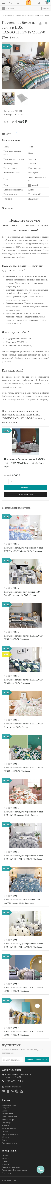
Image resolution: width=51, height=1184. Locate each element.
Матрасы (5, 1137)
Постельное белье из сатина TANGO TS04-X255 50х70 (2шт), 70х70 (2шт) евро (24, 462)
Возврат (5, 1161)
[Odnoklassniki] (8, 1091)
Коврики (5, 1125)
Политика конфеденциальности (14, 1170)
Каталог (10, 8)
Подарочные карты (9, 1143)
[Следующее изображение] (45, 441)
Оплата (5, 1155)
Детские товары (8, 1119)
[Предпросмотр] (25, 441)
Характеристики (11, 140)
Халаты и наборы (9, 1128)
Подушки (5, 1107)
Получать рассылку (37, 1059)
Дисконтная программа (11, 1167)
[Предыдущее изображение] (5, 441)
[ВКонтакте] (3, 1091)
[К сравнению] (40, 23)
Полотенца (6, 1122)
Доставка (5, 1158)
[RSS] (21, 1091)
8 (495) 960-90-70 (14, 1081)
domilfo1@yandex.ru (13, 1086)
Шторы (5, 1131)
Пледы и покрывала (10, 1116)
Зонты (4, 1140)
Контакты (5, 1164)
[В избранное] (46, 23)
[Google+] (12, 1091)
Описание (7, 208)
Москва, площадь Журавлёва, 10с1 (18, 1074)
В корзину (26, 487)
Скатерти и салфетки (10, 1134)
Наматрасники (7, 1113)
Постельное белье (9, 1105)
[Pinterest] (16, 1091)
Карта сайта (6, 1173)
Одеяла (4, 1110)
